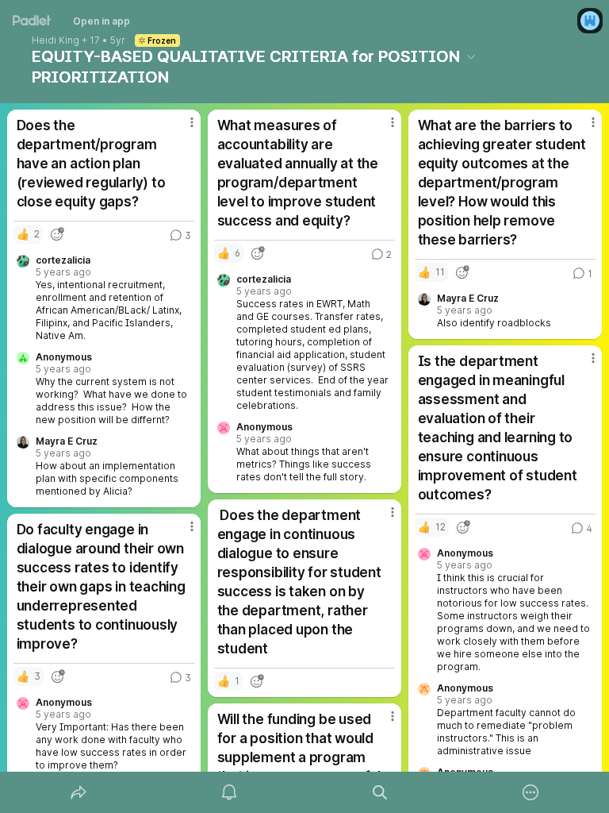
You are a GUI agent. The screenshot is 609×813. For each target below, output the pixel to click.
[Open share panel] (78, 792)
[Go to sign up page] (590, 20)
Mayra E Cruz (67, 441)
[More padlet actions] (530, 792)
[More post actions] (182, 128)
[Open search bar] (380, 792)
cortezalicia (63, 260)
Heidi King (55, 40)
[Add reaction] (57, 234)
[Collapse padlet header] (471, 56)
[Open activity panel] (229, 792)
